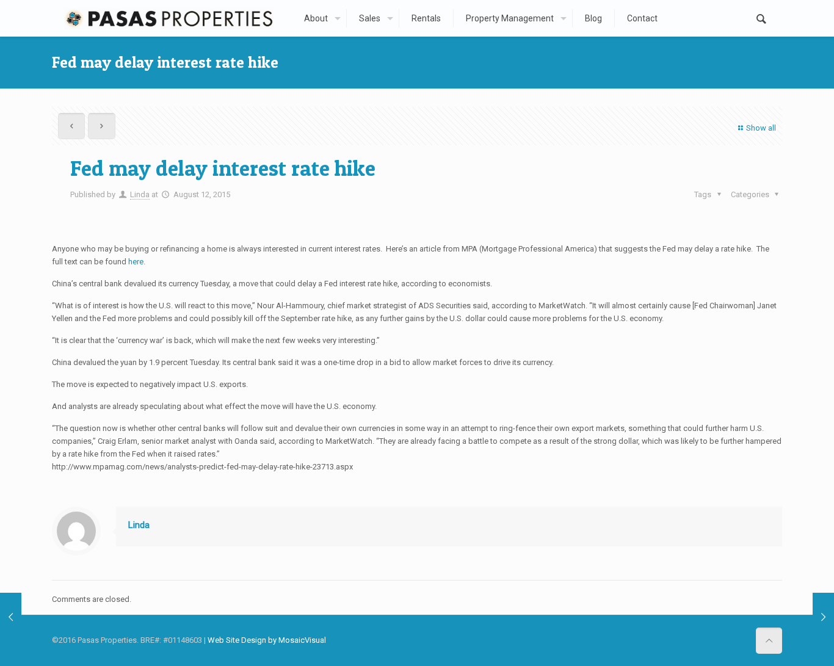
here (135, 261)
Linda (140, 194)
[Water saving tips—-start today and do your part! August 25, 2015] (823, 617)
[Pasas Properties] (168, 18)
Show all (761, 127)
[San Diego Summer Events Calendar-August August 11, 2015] (10, 617)
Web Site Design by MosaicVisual (267, 640)
